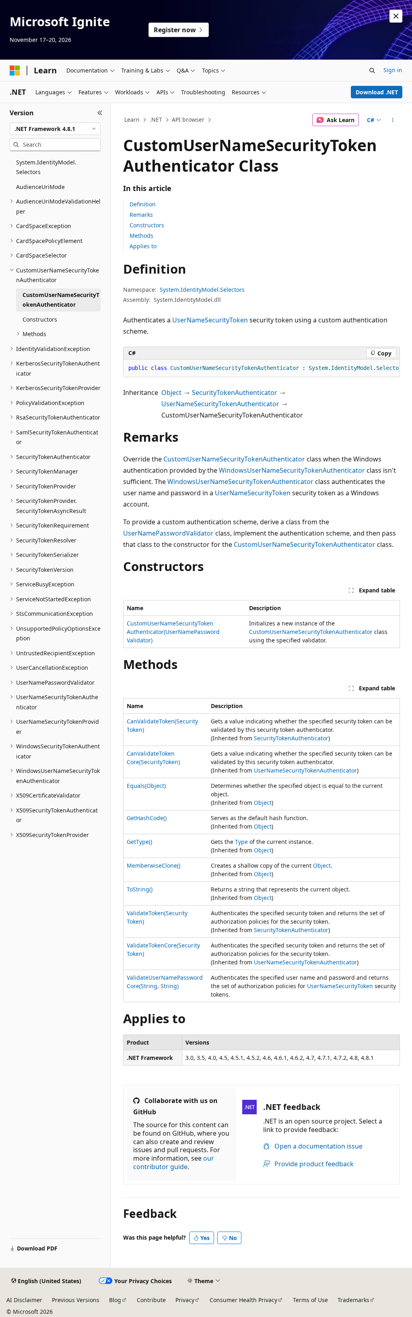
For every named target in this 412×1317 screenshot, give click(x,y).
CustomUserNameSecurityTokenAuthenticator (234, 459)
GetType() (139, 841)
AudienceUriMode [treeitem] (40, 187)
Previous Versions (75, 1300)
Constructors (147, 225)
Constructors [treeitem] (40, 319)
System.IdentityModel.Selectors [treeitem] (46, 167)
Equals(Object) (146, 785)
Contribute (151, 1300)
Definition (143, 204)
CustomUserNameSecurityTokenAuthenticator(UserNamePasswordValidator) (173, 631)
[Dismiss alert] (395, 16)
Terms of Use (310, 1300)
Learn (132, 119)
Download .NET (377, 92)
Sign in (392, 70)
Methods (141, 235)
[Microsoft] (15, 70)
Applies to (143, 246)
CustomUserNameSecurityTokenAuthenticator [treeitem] (61, 300)
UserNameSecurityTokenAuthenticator (220, 403)
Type (241, 841)
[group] (261, 368)
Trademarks (353, 1300)
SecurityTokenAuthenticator (234, 392)
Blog (115, 1300)
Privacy (184, 1300)
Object (171, 392)
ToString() (139, 889)
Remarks (141, 214)
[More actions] (392, 120)
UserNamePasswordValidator (168, 533)
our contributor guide (173, 1162)
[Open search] (372, 70)
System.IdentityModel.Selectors (202, 289)
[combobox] (55, 129)
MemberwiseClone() (153, 865)
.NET (156, 119)
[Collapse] (100, 112)
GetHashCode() (147, 818)
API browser (188, 119)
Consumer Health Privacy (243, 1300)
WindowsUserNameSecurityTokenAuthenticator (292, 470)
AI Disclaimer (24, 1300)
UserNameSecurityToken (210, 320)
